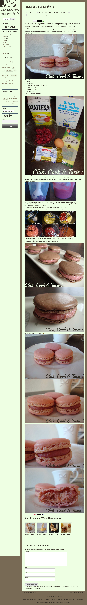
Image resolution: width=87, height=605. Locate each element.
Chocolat (5, 65)
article (72, 23)
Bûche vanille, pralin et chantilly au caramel (10, 98)
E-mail (26, 572)
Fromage (5, 81)
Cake (7, 75)
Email (3, 119)
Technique (5, 51)
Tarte (3, 70)
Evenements (4, 83)
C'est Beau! (9, 70)
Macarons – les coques (29, 592)
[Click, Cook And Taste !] (10, 8)
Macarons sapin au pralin (8, 103)
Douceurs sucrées (7, 62)
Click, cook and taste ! (36, 15)
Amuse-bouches (6, 34)
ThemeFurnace (66, 602)
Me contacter (52, 596)
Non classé (5, 44)
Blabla (4, 36)
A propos (46, 596)
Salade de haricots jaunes (77, 592)
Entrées (4, 40)
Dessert (4, 38)
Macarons (8, 72)
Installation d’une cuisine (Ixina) (10, 96)
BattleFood (12, 81)
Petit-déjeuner (6, 46)
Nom (26, 567)
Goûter (4, 42)
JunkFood (11, 83)
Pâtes (13, 67)
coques (39, 93)
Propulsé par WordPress (42, 602)
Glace (15, 70)
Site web (26, 577)
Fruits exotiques (13, 75)
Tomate (4, 77)
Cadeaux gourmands (6, 67)
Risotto (3, 75)
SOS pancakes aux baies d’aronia (10, 101)
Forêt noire (5, 94)
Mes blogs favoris (59, 596)
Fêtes (14, 77)
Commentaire (27, 551)
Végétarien (5, 53)
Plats (4, 49)
